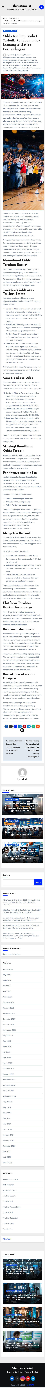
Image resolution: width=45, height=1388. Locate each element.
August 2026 (8, 969)
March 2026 (7, 997)
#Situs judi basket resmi (12, 63)
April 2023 (7, 1157)
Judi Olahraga (8, 1185)
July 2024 (7, 1107)
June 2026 (7, 980)
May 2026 (7, 986)
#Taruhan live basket (22, 68)
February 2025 (8, 1069)
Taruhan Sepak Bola (11, 1218)
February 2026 (9, 1002)
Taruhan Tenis (8, 1224)
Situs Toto (7, 1239)
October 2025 (8, 1025)
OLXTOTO (30, 1385)
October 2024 (8, 1091)
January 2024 (8, 1140)
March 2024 (7, 1129)
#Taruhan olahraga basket (18, 70)
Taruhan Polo (8, 1212)
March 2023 (7, 1163)
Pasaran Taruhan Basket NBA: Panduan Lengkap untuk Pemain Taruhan (14, 747)
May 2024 (7, 1118)
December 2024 (9, 1080)
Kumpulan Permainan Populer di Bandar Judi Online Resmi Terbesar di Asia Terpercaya (22, 1322)
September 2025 (9, 1030)
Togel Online (7, 1229)
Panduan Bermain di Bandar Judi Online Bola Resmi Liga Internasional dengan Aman (22, 1345)
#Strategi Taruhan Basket (19, 65)
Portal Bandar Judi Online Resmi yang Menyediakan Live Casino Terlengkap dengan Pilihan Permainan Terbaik (21, 936)
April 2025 (7, 1058)
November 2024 (9, 1085)
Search (6, 875)
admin (12, 55)
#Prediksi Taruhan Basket (27, 60)
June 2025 (7, 1047)
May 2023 (6, 1152)
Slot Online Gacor (10, 1190)
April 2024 (7, 1124)
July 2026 (7, 975)
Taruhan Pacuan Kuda (11, 1207)
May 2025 (6, 1052)
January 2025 (8, 1074)
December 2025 (9, 1013)
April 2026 (7, 991)
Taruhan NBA (8, 1201)
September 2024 (9, 1096)
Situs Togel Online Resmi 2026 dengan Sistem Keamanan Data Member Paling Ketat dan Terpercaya (21, 902)
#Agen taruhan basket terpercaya (18, 58)
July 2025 (7, 1041)
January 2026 (8, 1008)
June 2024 (7, 1113)
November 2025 (9, 1019)
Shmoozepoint (22, 6)
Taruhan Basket (10, 31)
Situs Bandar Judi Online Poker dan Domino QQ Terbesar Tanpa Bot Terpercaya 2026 (22, 1298)
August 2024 (8, 1102)
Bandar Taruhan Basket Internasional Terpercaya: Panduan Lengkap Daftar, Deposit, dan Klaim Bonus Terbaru (22, 806)
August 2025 (8, 1036)
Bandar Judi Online (10, 1179)
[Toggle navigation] (2, 7)
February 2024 (9, 1135)
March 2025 (7, 1063)
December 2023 (9, 1146)
